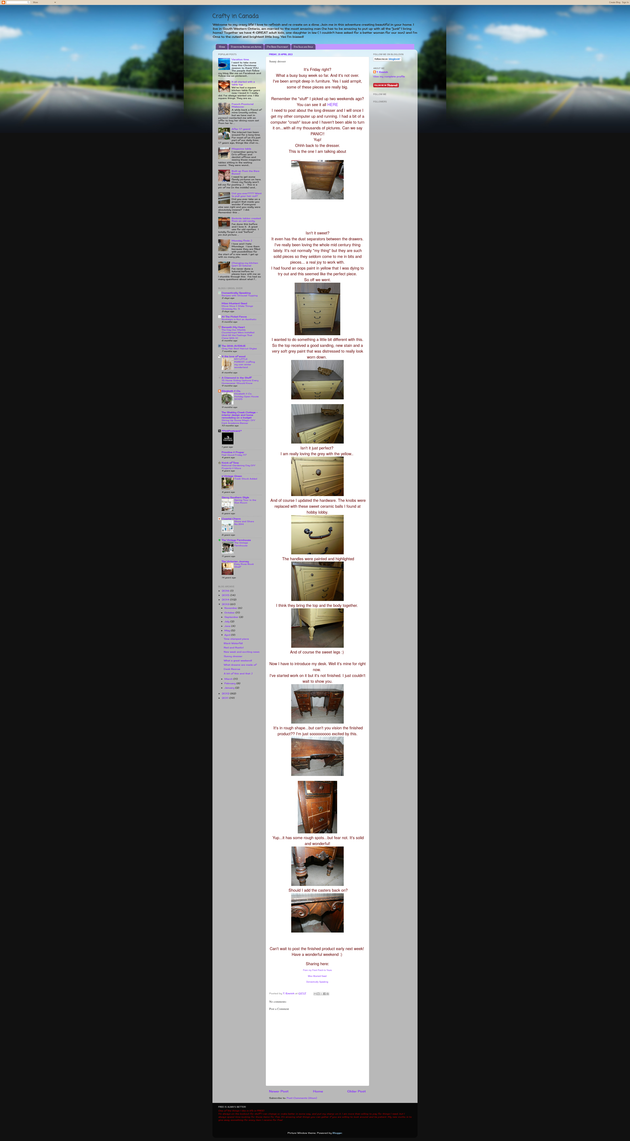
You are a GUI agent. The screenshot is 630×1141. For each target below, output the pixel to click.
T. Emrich (382, 72)
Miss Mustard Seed (317, 976)
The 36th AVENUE (234, 346)
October (230, 612)
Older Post (356, 1091)
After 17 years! (241, 129)
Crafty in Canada (235, 16)
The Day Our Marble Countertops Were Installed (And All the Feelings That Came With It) (238, 333)
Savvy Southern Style (235, 497)
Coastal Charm (231, 518)
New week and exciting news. (242, 652)
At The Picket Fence (234, 316)
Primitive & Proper (233, 452)
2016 (226, 590)
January (229, 687)
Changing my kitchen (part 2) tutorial (245, 264)
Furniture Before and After (246, 46)
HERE (332, 104)
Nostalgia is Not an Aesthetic (239, 319)
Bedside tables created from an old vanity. (246, 219)
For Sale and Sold (303, 46)
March (228, 679)
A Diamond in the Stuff (236, 377)
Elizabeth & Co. (231, 391)
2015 (226, 595)
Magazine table (241, 148)
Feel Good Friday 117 (234, 455)
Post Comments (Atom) (302, 1098)
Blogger (337, 1133)
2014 (226, 599)
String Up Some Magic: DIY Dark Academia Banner (238, 421)
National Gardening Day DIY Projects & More (238, 466)
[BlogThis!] (318, 993)
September (231, 617)
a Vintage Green (232, 476)
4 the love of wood (233, 356)
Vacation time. (240, 59)
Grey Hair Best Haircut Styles (239, 348)
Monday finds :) (242, 240)
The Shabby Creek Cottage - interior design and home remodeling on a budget (240, 415)
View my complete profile (389, 76)
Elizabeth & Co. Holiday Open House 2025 (246, 396)
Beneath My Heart (233, 327)
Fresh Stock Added (245, 478)
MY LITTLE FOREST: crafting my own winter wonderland (244, 363)
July (227, 621)
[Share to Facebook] (324, 993)
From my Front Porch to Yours (317, 970)
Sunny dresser (233, 656)
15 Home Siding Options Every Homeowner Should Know (240, 381)
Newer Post (279, 1091)
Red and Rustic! (234, 647)
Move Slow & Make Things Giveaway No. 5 (237, 307)
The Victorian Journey (235, 561)
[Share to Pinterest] (327, 993)
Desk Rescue (232, 669)
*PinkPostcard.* (232, 431)
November (231, 608)
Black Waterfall (233, 643)
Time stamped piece (236, 639)
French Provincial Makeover (242, 105)
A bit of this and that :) (238, 673)
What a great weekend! (238, 660)
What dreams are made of (240, 664)
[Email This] (315, 993)
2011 (225, 698)
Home (222, 46)
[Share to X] (321, 993)
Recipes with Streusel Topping (240, 295)
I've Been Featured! (277, 46)
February (230, 683)
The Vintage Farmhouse (236, 540)
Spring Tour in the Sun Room (245, 501)
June (227, 626)
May (227, 630)
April (227, 635)
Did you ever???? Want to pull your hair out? (247, 194)
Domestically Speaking (317, 981)
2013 (226, 604)
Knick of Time (230, 462)
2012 (226, 693)
